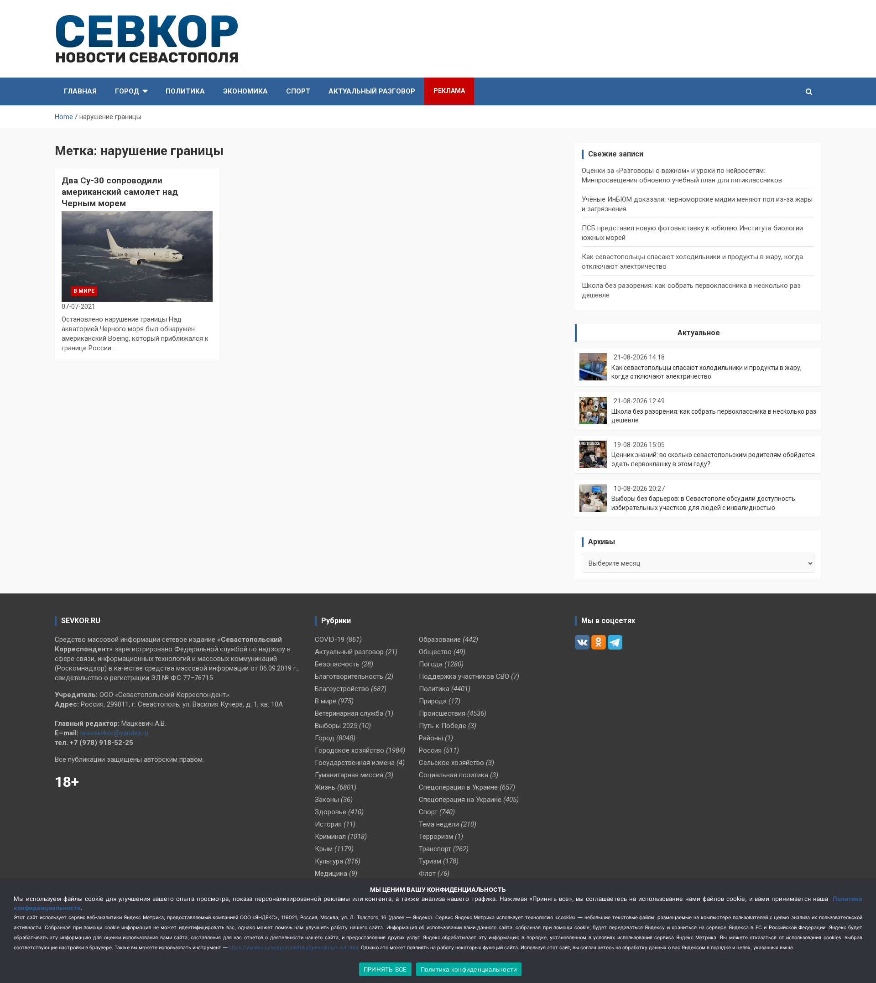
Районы (431, 738)
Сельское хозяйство (451, 763)
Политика (185, 91)
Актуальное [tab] (699, 332)
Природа (433, 701)
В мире (83, 291)
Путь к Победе (442, 726)
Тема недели (439, 824)
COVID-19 (329, 639)
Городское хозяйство (349, 750)
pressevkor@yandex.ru (114, 733)
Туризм (430, 861)
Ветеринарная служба (349, 713)
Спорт (298, 91)
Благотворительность (349, 676)
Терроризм (436, 836)
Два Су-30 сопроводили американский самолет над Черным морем (120, 191)
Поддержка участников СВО (464, 676)
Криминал (330, 836)
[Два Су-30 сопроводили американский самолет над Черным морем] (137, 256)
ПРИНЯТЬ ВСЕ (385, 969)
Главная (80, 91)
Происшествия (442, 713)
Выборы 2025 (336, 726)
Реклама (449, 90)
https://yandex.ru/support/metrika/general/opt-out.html (293, 948)
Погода (431, 664)
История (328, 824)
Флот (427, 873)
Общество (435, 652)
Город (127, 91)
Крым (324, 849)
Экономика (245, 91)
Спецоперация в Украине (458, 787)
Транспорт (435, 849)
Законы (327, 800)
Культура (329, 861)
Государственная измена (355, 763)
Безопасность (337, 664)
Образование (440, 639)
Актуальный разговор (371, 91)
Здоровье (330, 812)
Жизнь (325, 787)
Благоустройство (342, 689)
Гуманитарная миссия (349, 775)
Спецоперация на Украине (460, 800)
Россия (430, 750)
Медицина (331, 873)
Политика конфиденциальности (469, 969)
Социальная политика (453, 775)
